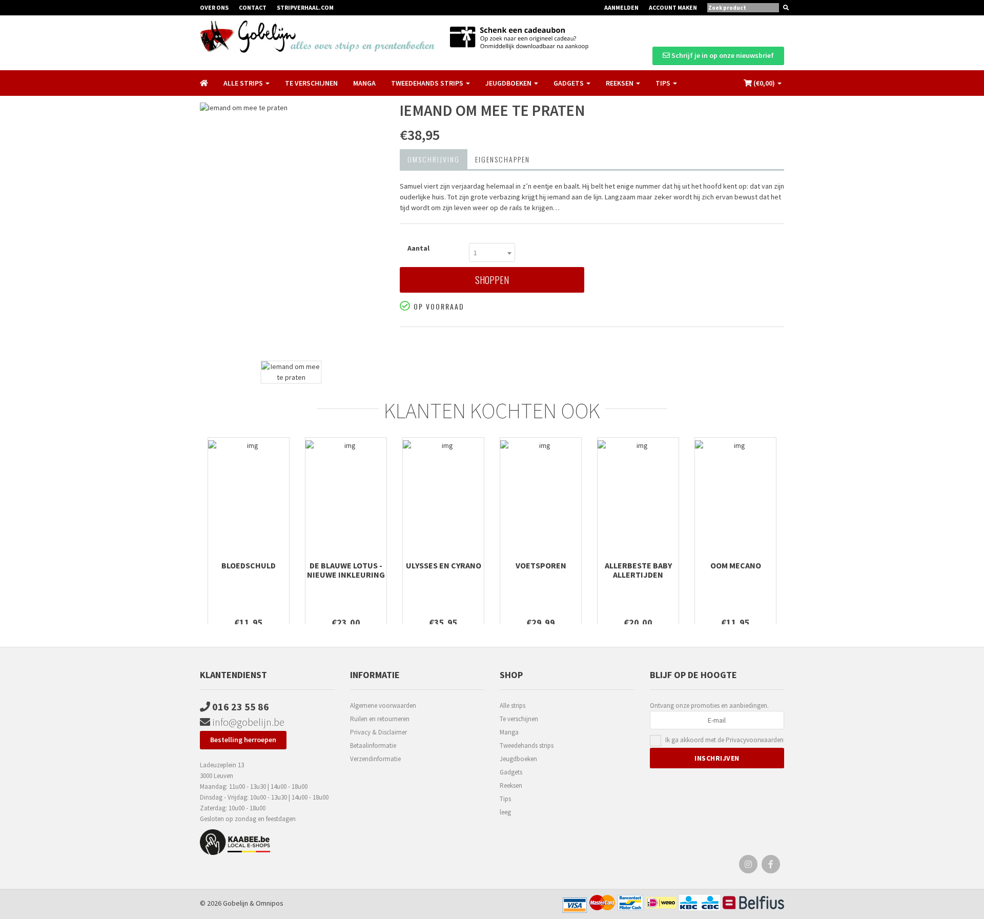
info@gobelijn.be (247, 722)
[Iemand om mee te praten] (292, 229)
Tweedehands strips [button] (428, 83)
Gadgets (511, 772)
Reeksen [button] (620, 83)
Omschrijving (433, 159)
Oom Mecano (735, 565)
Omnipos (269, 903)
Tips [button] (663, 83)
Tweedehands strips (527, 745)
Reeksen (511, 785)
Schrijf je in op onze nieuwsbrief (722, 55)
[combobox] (492, 252)
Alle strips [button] (243, 83)
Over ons (214, 7)
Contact (252, 7)
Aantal (418, 248)
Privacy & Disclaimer (378, 732)
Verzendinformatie (375, 758)
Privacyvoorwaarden (755, 740)
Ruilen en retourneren (379, 718)
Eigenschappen (502, 159)
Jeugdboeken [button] (509, 83)
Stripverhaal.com (305, 7)
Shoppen (492, 280)
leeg (505, 812)
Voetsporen (541, 565)
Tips (505, 798)
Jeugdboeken (518, 758)
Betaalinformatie (373, 745)
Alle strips (512, 705)
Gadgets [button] (569, 83)
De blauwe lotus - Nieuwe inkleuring (346, 570)
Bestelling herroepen (243, 739)
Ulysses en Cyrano (443, 565)
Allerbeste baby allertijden (638, 570)
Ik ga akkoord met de (724, 740)
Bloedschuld (248, 565)
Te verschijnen (311, 83)
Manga (364, 83)
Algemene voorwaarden (383, 705)
